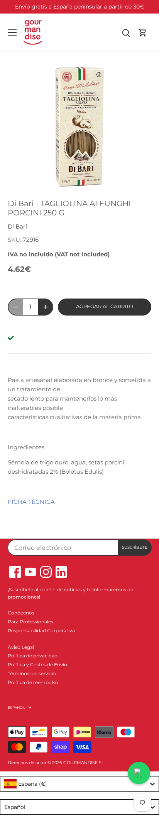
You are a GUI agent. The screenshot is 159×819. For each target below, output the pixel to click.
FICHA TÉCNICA (31, 501)
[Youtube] (30, 572)
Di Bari (17, 226)
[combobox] (79, 784)
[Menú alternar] (12, 32)
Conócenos (21, 613)
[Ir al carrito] (142, 32)
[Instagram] (46, 572)
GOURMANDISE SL (83, 762)
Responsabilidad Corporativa (41, 630)
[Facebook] (15, 572)
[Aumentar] (45, 307)
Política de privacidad (33, 656)
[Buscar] (125, 32)
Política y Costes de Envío (37, 664)
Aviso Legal (21, 647)
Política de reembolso (33, 682)
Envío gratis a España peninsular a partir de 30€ (79, 6)
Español (16, 707)
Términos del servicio (32, 673)
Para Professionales (30, 621)
